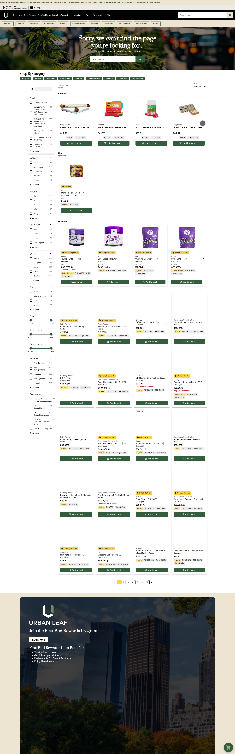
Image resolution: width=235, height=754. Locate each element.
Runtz (63, 256)
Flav (63, 190)
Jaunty (176, 380)
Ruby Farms (65, 324)
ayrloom (139, 548)
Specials (77, 15)
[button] (21, 7)
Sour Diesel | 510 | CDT (146, 499)
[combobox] (202, 15)
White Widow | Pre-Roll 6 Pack (188, 322)
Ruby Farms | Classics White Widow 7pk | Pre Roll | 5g (73, 440)
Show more (34, 151)
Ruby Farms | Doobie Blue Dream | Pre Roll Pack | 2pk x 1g (113, 327)
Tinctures (122, 78)
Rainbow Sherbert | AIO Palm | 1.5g (150, 444)
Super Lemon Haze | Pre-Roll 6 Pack (188, 440)
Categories (64, 15)
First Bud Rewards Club (48, 15)
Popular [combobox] (197, 86)
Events (88, 15)
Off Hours (139, 320)
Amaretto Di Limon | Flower (147, 259)
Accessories (137, 78)
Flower (38, 78)
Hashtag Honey (66, 375)
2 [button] (123, 582)
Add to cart (77, 210)
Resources (97, 15)
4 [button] (132, 582)
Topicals (109, 78)
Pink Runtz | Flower (180, 259)
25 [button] (147, 582)
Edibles (79, 78)
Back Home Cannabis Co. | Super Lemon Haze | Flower (113, 444)
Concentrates (94, 78)
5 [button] (137, 582)
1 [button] (118, 582)
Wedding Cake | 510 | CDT (110, 555)
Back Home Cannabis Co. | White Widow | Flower (113, 383)
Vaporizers (65, 78)
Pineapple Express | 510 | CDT (188, 382)
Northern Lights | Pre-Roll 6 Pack (113, 495)
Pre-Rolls (51, 78)
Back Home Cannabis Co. (184, 320)
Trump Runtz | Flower (71, 259)
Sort (196, 84)
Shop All (25, 78)
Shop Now (17, 15)
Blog (109, 15)
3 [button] (128, 582)
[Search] (230, 15)
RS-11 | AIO (65, 378)
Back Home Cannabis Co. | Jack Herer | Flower (188, 500)
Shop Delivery (30, 15)
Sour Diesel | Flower (107, 259)
